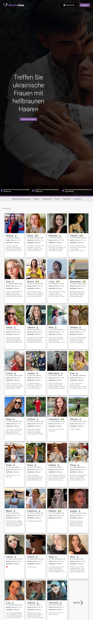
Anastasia (54, 419)
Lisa (8, 602)
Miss (72, 556)
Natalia (52, 511)
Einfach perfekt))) (75, 429)
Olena (73, 465)
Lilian (51, 281)
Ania (8, 281)
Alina (8, 419)
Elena (30, 235)
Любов (74, 327)
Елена (9, 373)
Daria (30, 465)
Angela (73, 511)
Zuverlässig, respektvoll (34, 521)
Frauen (36, 199)
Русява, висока (32, 567)
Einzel (57, 199)
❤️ (7, 567)
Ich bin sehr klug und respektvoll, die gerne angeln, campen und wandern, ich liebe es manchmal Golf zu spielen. (78, 523)
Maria (9, 511)
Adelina (31, 602)
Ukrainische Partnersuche (21, 199)
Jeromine (54, 602)
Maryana (53, 235)
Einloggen (84, 5)
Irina (72, 373)
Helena (52, 465)
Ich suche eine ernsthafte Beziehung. (56, 430)
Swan (9, 465)
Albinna (74, 419)
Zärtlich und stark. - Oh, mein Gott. (13, 476)
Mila (51, 327)
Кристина (75, 281)
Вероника (54, 373)
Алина (9, 556)
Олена (30, 556)
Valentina (32, 511)
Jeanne (31, 373)
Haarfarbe (67, 199)
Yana (51, 556)
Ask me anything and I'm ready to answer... (56, 613)
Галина (31, 419)
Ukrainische (47, 199)
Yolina (9, 327)
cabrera (31, 327)
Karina (30, 281)
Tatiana (74, 235)
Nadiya (9, 235)
